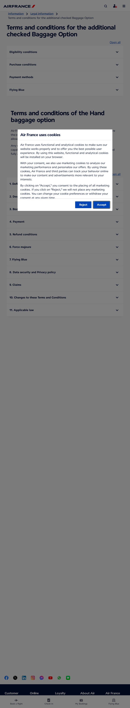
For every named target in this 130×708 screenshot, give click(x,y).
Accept (101, 204)
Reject (83, 204)
